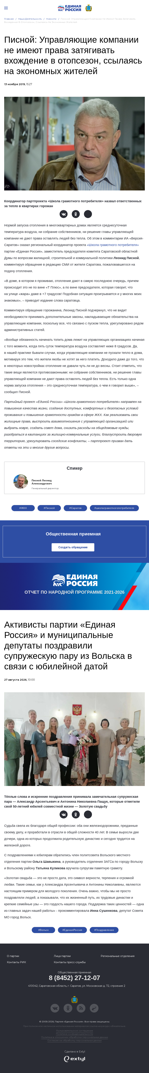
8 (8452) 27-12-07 (74, 977)
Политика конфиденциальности (74, 1034)
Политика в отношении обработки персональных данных (74, 1037)
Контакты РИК (16, 962)
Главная (9, 18)
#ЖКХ (23, 508)
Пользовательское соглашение (74, 1030)
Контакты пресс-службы (70, 962)
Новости (51, 18)
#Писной (49, 508)
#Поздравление (104, 929)
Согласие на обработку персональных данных (74, 1040)
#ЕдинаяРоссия (72, 929)
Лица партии (62, 956)
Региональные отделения (117, 956)
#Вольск (43, 929)
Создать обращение (73, 547)
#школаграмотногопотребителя (114, 508)
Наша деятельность (30, 18)
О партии (13, 956)
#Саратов (75, 508)
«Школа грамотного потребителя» (113, 245)
